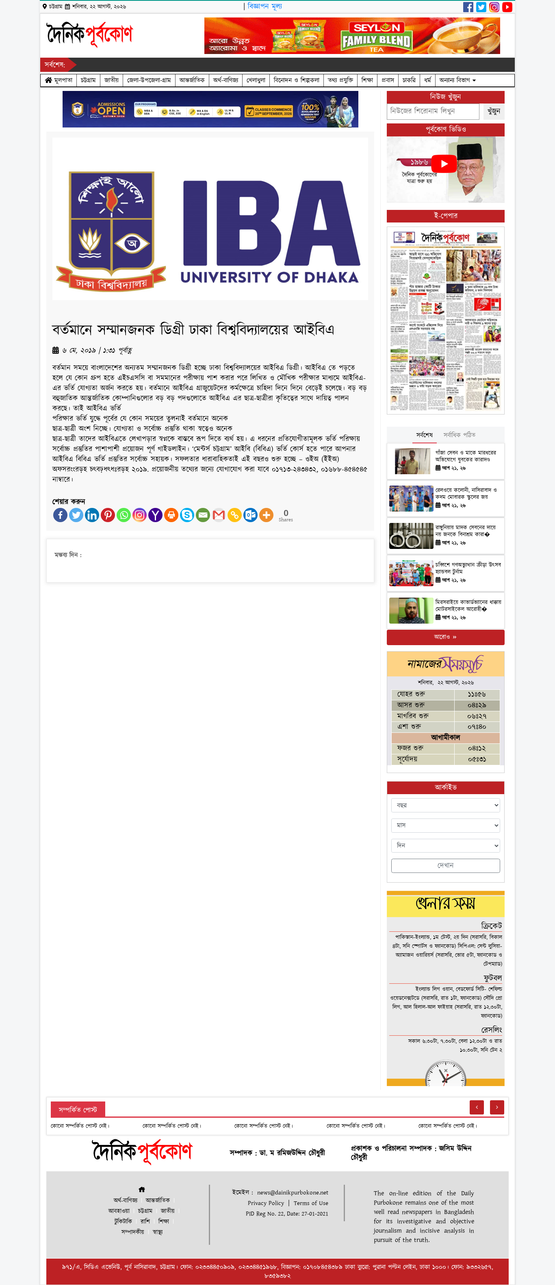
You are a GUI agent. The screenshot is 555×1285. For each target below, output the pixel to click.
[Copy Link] (235, 515)
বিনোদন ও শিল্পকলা (296, 80)
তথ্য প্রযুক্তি (340, 80)
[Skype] (187, 515)
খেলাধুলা (256, 80)
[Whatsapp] (124, 515)
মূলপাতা (62, 80)
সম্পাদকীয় (132, 1232)
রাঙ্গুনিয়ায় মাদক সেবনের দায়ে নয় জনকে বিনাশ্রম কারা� (466, 531)
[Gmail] (219, 515)
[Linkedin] (92, 515)
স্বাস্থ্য (158, 1232)
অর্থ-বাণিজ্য (225, 80)
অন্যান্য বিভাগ (456, 80)
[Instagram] (139, 515)
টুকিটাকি (123, 1222)
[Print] (171, 515)
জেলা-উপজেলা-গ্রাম (149, 80)
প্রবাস (388, 80)
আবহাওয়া (119, 1211)
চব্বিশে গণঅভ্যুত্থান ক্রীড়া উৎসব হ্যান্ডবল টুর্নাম (468, 568)
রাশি (145, 1222)
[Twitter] (76, 515)
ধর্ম (427, 80)
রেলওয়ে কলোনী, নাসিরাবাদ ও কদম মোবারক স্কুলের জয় (466, 493)
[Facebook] (60, 515)
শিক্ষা (367, 80)
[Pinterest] (108, 515)
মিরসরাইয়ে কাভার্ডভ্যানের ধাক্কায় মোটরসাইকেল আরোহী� (468, 605)
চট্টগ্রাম (88, 80)
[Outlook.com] (250, 515)
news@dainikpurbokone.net (292, 1192)
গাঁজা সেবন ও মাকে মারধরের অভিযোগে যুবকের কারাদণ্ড (466, 456)
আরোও (443, 637)
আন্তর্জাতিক (192, 80)
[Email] (203, 515)
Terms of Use (311, 1203)
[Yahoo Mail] (155, 515)
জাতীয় (111, 80)
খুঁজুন (494, 111)
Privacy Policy (266, 1203)
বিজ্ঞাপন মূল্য (265, 7)
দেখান (446, 866)
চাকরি (409, 80)
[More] (266, 515)
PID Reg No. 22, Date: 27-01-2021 (287, 1213)
